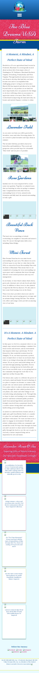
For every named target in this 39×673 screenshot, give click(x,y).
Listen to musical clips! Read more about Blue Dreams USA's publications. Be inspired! (14, 612)
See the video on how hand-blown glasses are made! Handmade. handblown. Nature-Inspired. (14, 576)
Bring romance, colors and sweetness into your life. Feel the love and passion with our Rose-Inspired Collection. (14, 504)
